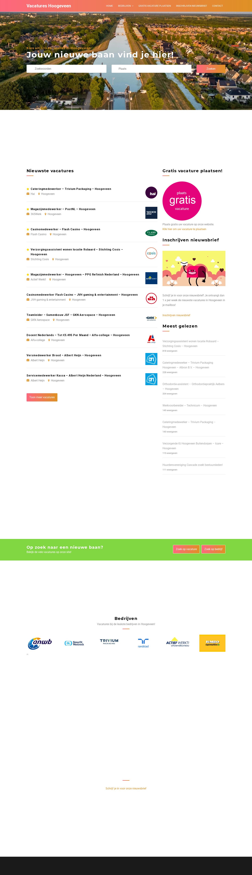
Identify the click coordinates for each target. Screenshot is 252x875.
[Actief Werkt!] (143, 643)
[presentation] (27, 654)
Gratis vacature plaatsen (155, 5)
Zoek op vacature (186, 549)
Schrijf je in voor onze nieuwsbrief (126, 788)
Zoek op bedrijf (213, 549)
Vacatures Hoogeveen (49, 5)
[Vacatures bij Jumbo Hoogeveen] (178, 643)
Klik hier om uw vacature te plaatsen (184, 229)
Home (109, 5)
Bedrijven (124, 5)
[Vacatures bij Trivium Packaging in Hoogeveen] (74, 643)
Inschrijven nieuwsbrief (191, 5)
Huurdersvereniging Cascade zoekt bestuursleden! (193, 465)
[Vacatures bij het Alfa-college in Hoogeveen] (212, 643)
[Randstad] (109, 643)
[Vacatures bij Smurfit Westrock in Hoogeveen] (40, 643)
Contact (217, 5)
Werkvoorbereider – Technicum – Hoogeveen (190, 405)
